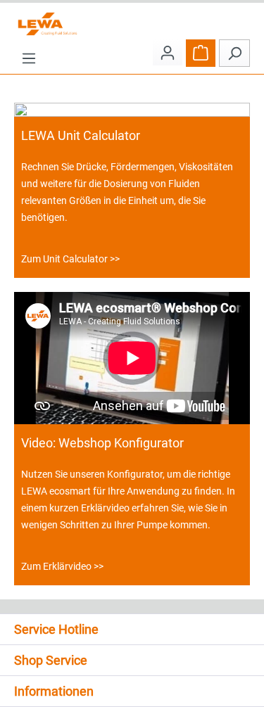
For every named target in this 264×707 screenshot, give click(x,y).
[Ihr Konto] (167, 52)
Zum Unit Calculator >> (70, 259)
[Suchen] (234, 53)
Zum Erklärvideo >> (62, 566)
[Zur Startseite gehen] (132, 23)
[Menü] (29, 58)
